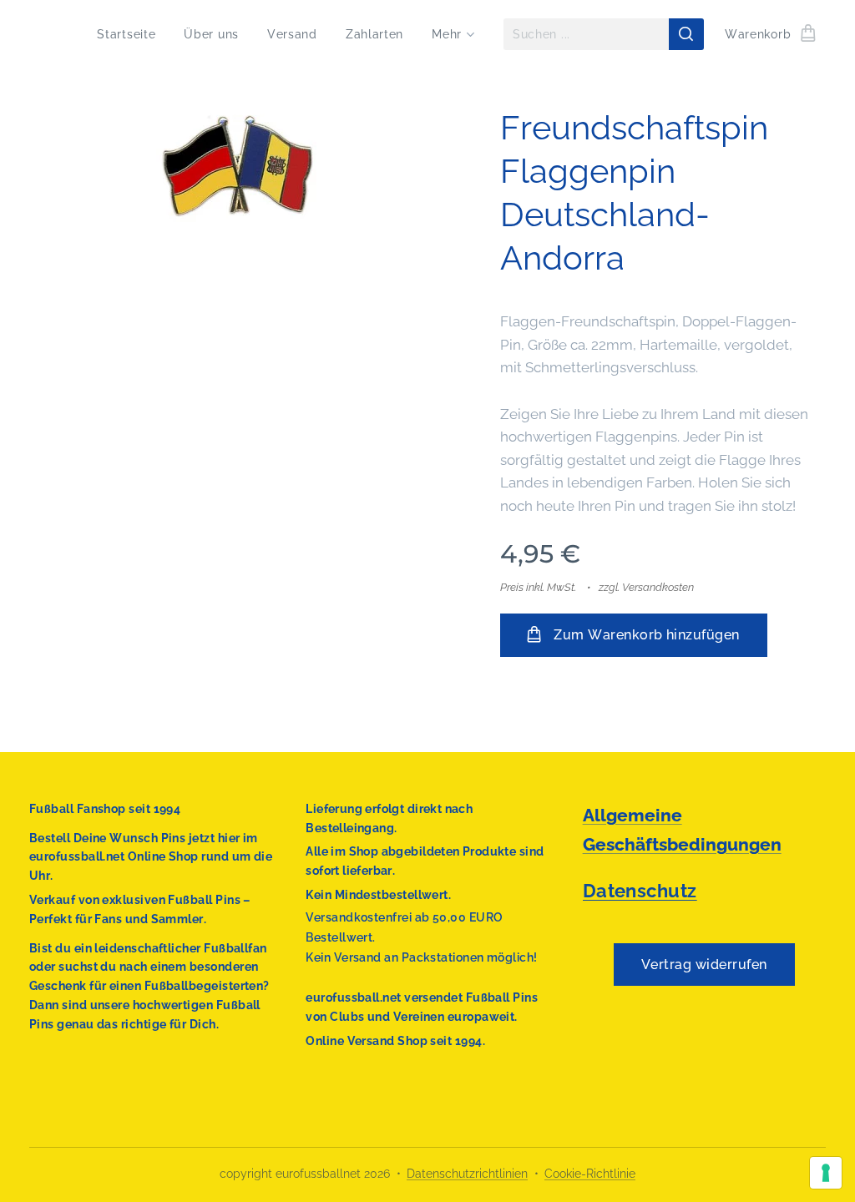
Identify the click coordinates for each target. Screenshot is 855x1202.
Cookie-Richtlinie (589, 1173)
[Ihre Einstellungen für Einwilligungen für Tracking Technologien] (826, 1173)
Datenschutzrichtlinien (467, 1173)
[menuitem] (126, 34)
